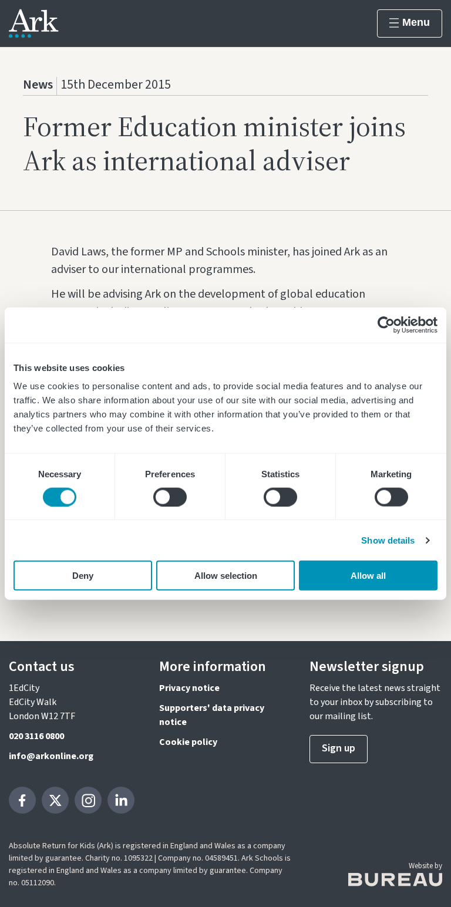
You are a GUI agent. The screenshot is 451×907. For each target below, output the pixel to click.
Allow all (368, 576)
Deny (82, 576)
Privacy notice (189, 688)
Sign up (338, 748)
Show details (388, 540)
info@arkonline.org (51, 756)
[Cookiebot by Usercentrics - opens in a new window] (386, 324)
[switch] (170, 496)
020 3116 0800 (36, 736)
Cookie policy (188, 742)
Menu (416, 22)
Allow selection (225, 576)
